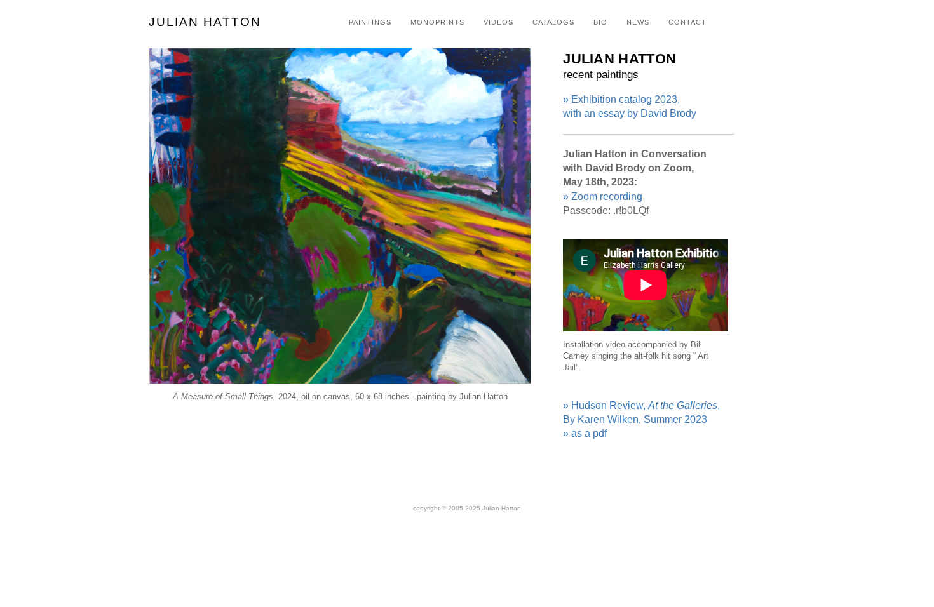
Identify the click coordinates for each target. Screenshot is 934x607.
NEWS (637, 22)
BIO (600, 22)
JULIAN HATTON (205, 22)
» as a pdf (585, 433)
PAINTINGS (370, 22)
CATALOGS (553, 22)
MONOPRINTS (437, 22)
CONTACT (687, 22)
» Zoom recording (602, 196)
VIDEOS (498, 22)
